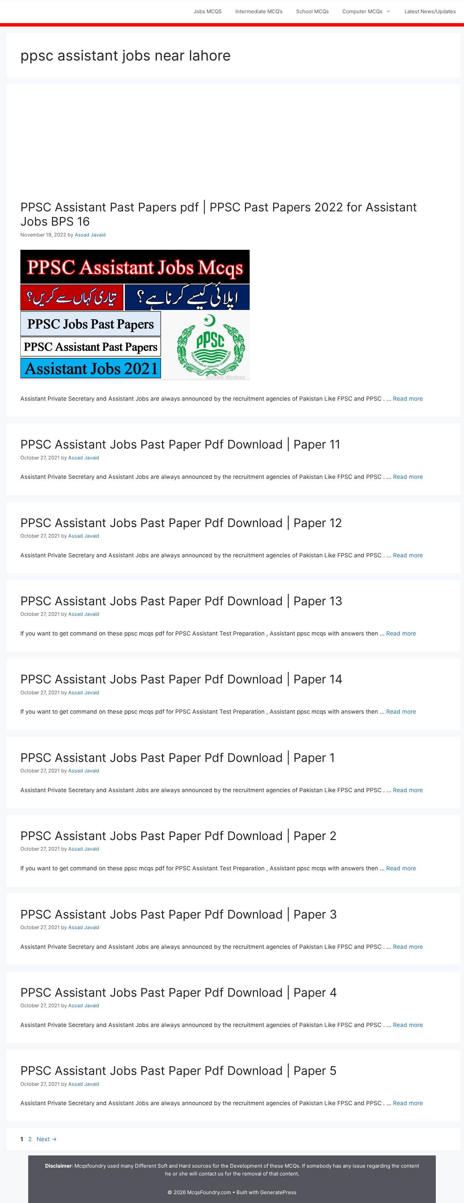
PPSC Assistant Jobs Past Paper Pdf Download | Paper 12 (181, 523)
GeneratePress (278, 1192)
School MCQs (312, 11)
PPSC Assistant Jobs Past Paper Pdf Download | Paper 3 (178, 914)
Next (47, 1139)
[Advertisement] (234, 148)
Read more (408, 398)
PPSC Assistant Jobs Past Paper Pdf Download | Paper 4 (178, 992)
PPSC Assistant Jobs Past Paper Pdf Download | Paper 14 (181, 679)
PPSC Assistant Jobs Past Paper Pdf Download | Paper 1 (177, 757)
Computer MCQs (362, 11)
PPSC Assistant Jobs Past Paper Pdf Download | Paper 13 (181, 601)
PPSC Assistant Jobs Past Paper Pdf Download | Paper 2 (178, 836)
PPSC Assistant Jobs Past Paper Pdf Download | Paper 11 (180, 444)
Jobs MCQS (208, 11)
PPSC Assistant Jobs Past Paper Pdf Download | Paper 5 (178, 1070)
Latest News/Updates (430, 11)
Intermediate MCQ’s (259, 11)
